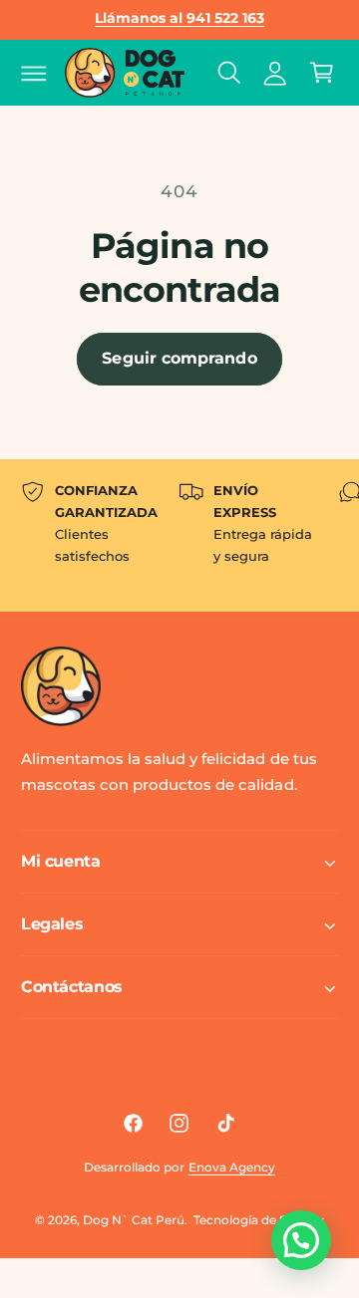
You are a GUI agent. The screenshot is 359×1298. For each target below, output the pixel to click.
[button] (34, 73)
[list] (179, 535)
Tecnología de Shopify (258, 1219)
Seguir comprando (179, 358)
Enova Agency (231, 1167)
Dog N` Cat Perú (133, 1219)
